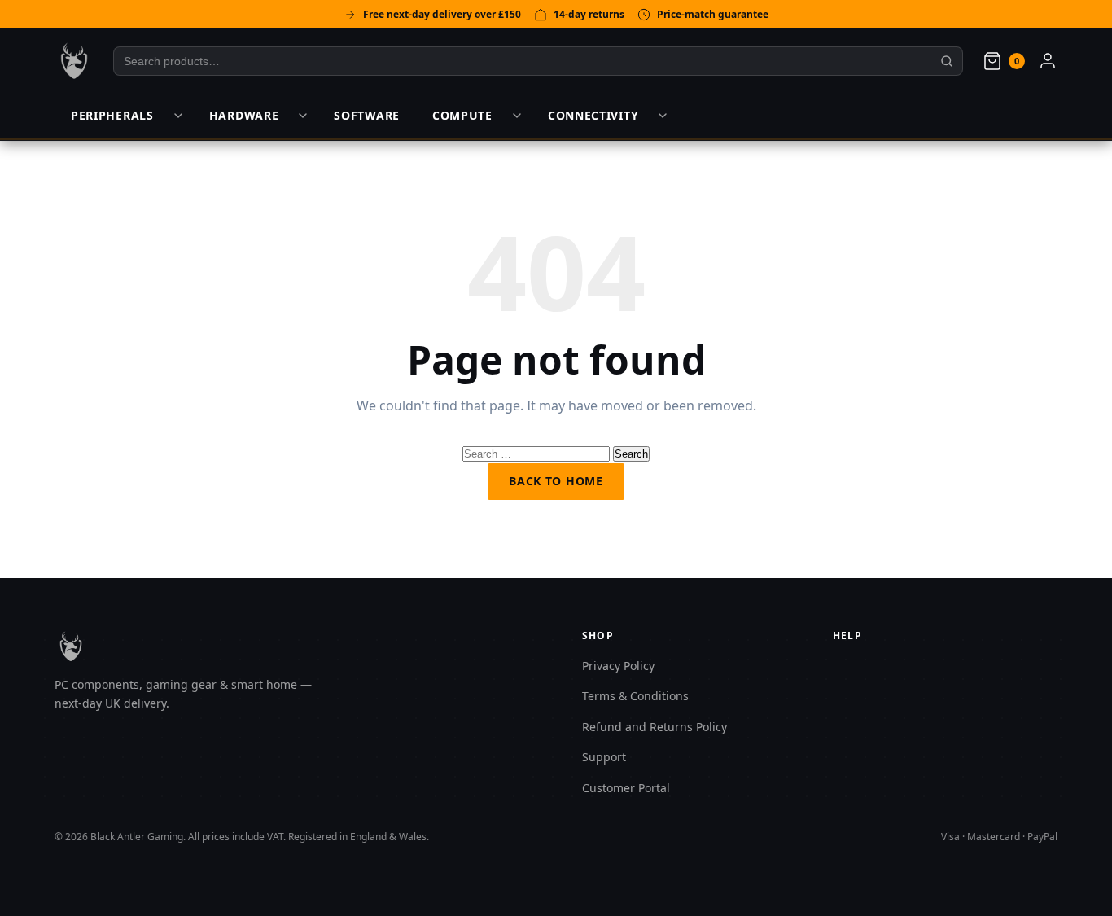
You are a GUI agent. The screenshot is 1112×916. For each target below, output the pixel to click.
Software (367, 115)
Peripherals (112, 115)
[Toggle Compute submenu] (517, 116)
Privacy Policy (618, 665)
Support (604, 757)
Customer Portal (626, 787)
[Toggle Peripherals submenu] (178, 116)
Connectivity (593, 115)
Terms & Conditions (635, 695)
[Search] (947, 61)
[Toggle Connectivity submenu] (662, 116)
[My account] (1047, 61)
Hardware (244, 115)
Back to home (555, 481)
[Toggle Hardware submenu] (302, 116)
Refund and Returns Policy (654, 726)
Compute (462, 115)
